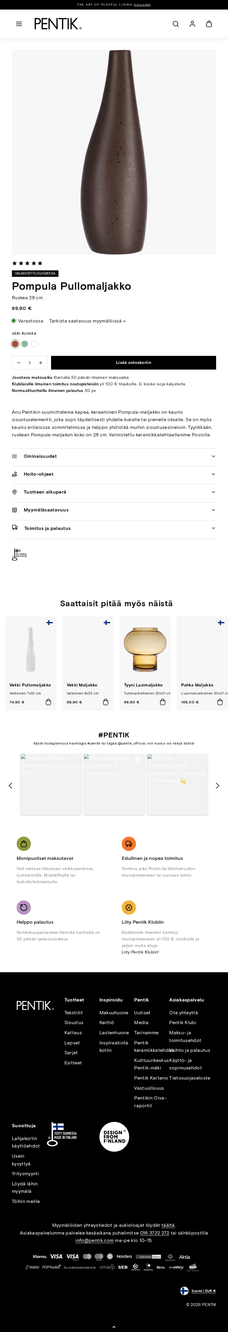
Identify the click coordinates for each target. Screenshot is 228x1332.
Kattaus (73, 1032)
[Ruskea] (15, 344)
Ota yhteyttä (183, 1012)
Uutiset (142, 1012)
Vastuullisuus (149, 1088)
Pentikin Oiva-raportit (150, 1101)
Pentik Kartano (151, 1078)
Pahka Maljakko (197, 685)
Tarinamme (146, 1032)
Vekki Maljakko (82, 685)
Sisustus (74, 1022)
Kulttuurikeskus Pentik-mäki (151, 1064)
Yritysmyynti (25, 1173)
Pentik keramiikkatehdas (154, 1046)
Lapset (72, 1043)
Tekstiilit (73, 1012)
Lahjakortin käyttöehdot (26, 1142)
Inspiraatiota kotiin (114, 1046)
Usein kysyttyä (21, 1160)
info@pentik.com (94, 1240)
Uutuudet (142, 5)
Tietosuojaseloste (189, 1078)
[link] (192, 24)
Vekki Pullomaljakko (30, 685)
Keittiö (106, 1022)
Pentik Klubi (182, 1022)
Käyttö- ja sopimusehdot (185, 1064)
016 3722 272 (155, 1233)
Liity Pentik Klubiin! (140, 952)
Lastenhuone (114, 1032)
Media (141, 1022)
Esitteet (73, 1063)
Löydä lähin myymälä (25, 1187)
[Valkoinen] (34, 344)
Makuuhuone (114, 1012)
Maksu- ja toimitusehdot (185, 1036)
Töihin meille (26, 1201)
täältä (168, 1225)
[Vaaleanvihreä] (24, 344)
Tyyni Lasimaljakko (143, 685)
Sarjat (71, 1052)
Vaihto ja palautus (189, 1050)
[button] (19, 24)
